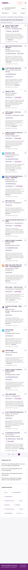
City (6, 492)
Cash (21, 500)
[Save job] (25, 25)
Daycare (7, 505)
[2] (19, 454)
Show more (10, 39)
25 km (23, 8)
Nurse (21, 509)
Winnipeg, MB (10, 17)
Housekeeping (8, 513)
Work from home (9, 500)
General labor (8, 496)
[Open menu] (25, 3)
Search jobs (3, 17)
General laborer (17, 492)
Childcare (17, 505)
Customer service (9, 509)
